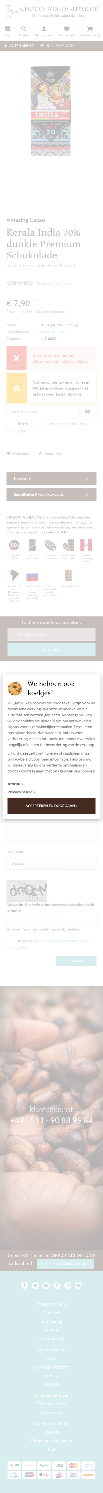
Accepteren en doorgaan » (52, 806)
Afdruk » (15, 783)
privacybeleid (19, 759)
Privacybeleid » (21, 791)
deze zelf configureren (39, 753)
